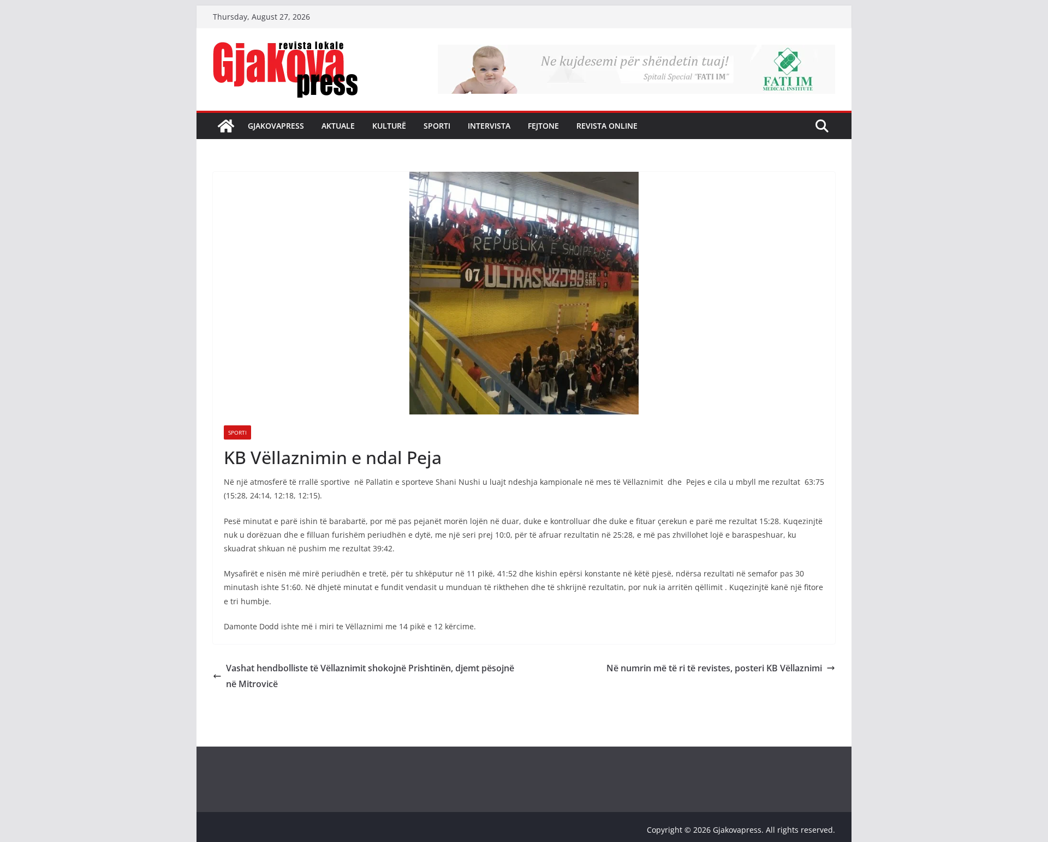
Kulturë (389, 126)
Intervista (489, 126)
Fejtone (543, 126)
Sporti (437, 126)
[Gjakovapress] (226, 126)
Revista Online (607, 126)
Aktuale (338, 126)
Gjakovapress (276, 126)
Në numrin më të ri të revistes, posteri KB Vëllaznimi (714, 668)
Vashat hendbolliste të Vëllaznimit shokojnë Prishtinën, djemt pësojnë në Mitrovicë (370, 676)
